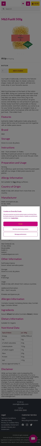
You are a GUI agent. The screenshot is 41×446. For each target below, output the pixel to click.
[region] (20, 223)
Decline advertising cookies (20, 229)
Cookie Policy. (14, 218)
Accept (20, 224)
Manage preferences (20, 234)
